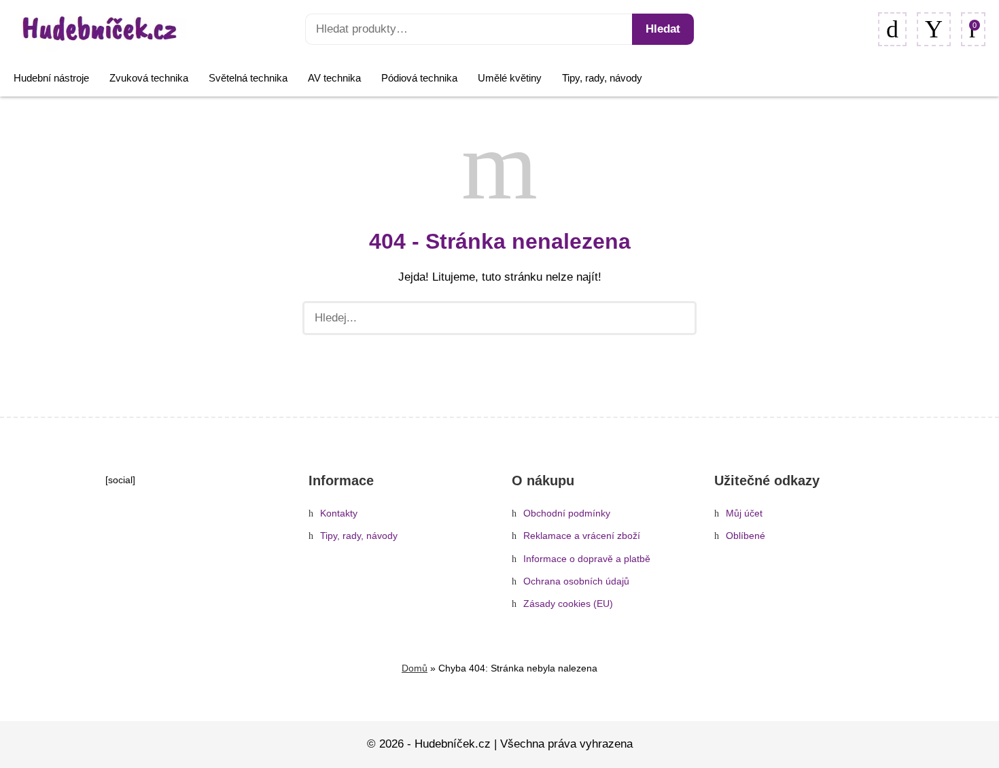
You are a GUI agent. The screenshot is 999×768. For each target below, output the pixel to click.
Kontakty (338, 513)
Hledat (663, 28)
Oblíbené (745, 536)
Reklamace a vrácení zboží (581, 536)
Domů (414, 668)
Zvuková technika (148, 78)
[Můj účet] (934, 29)
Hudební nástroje (51, 78)
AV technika (334, 78)
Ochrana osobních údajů (576, 581)
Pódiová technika (419, 78)
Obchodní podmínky (566, 513)
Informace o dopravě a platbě (586, 559)
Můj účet (744, 513)
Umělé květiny (510, 78)
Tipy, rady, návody (602, 78)
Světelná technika (248, 78)
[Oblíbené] (892, 29)
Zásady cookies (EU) (568, 604)
